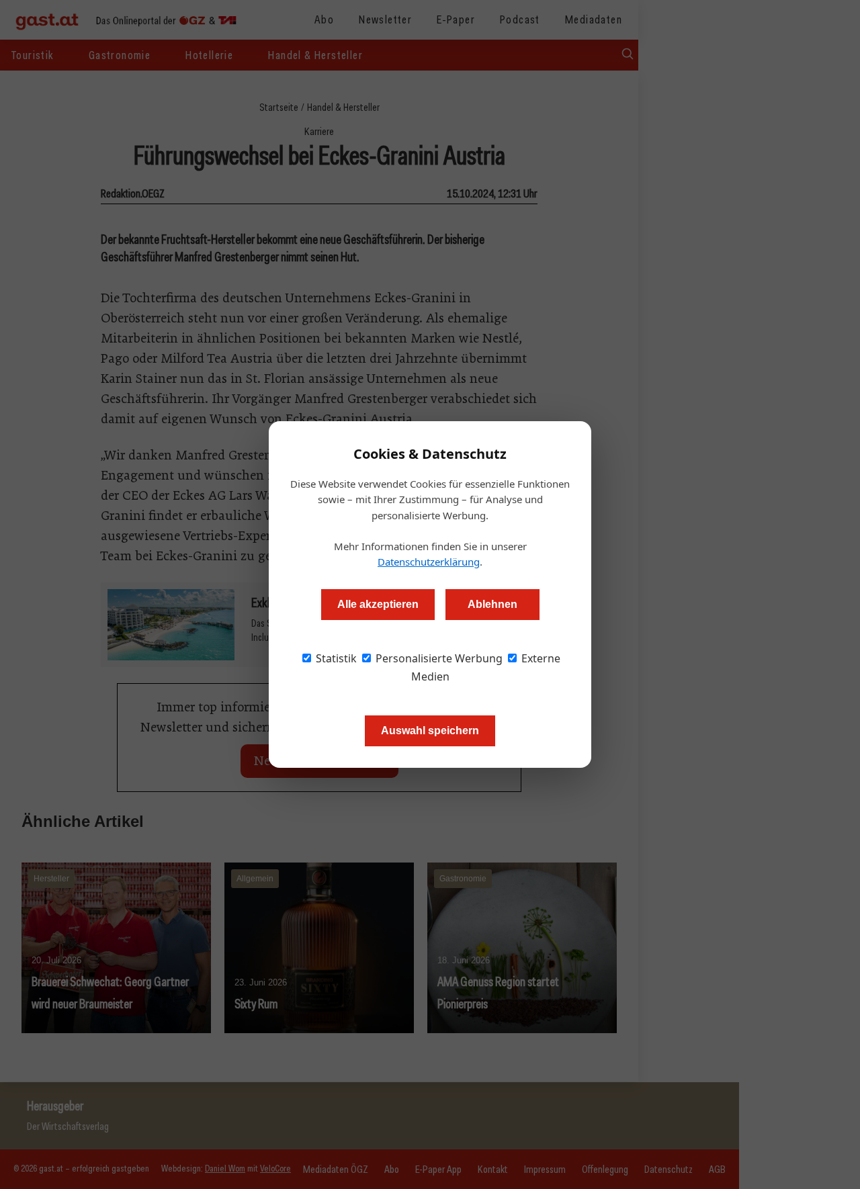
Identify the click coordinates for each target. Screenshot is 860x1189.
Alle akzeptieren (378, 604)
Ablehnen (492, 604)
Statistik (335, 658)
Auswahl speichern (430, 730)
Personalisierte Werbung (438, 658)
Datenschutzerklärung (429, 561)
